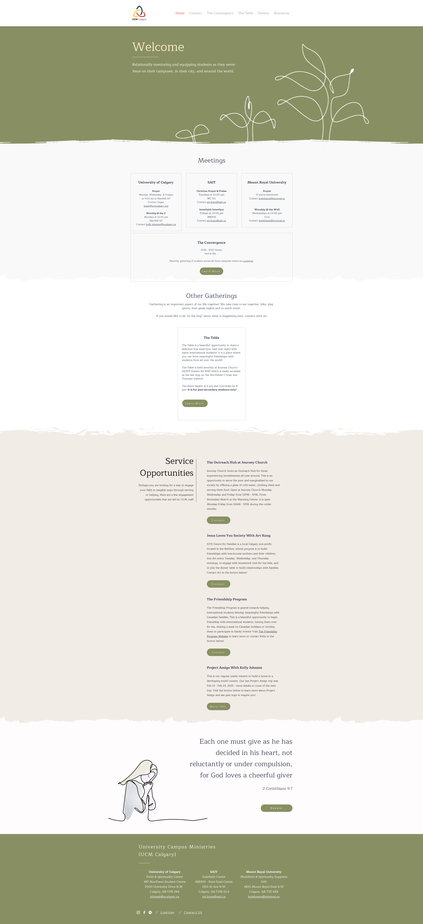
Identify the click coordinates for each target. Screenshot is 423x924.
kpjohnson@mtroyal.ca (272, 198)
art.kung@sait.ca (216, 202)
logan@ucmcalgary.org (156, 206)
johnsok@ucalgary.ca (164, 896)
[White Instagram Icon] (138, 912)
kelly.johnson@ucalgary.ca (161, 224)
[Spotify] (150, 912)
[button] (195, 13)
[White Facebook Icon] (144, 912)
